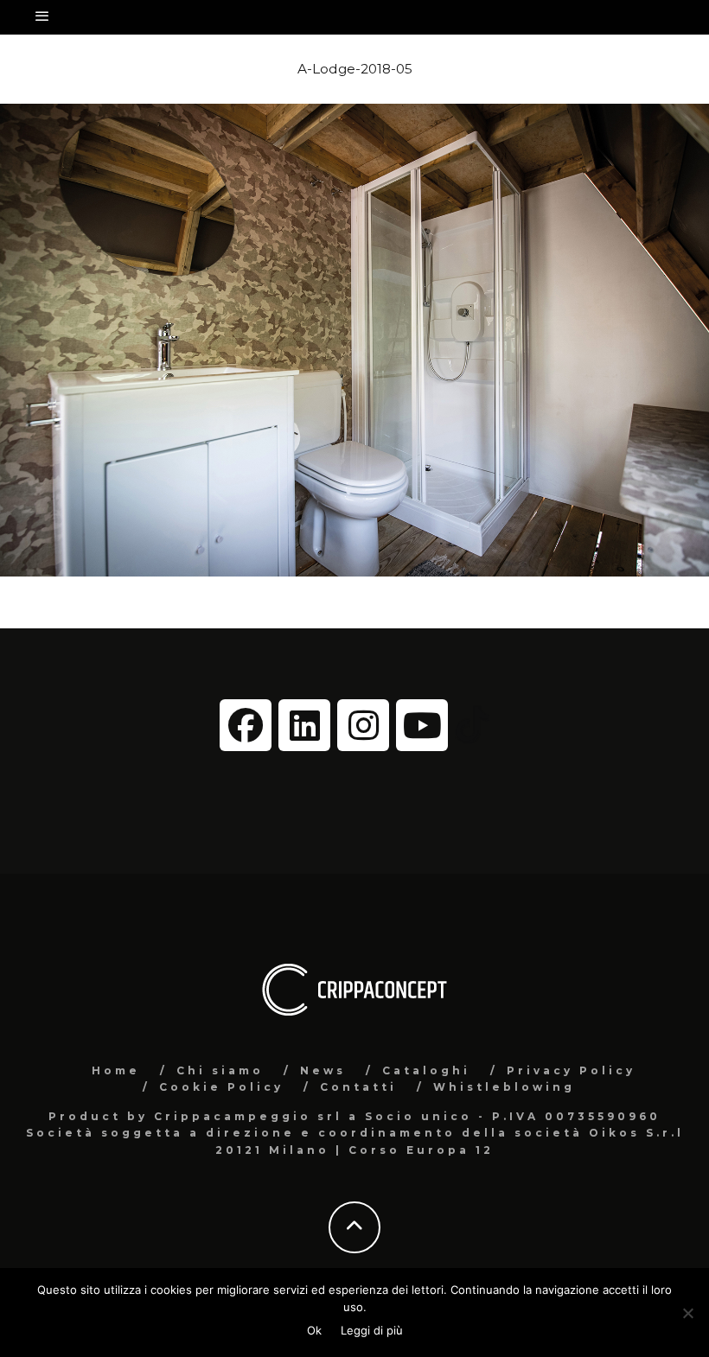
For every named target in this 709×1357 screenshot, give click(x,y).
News (323, 1070)
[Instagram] (363, 725)
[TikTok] (472, 724)
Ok (314, 1330)
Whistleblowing (504, 1086)
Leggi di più (372, 1330)
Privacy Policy (571, 1070)
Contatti (358, 1086)
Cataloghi (426, 1070)
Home (116, 1070)
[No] (687, 1313)
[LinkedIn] (304, 725)
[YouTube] (422, 725)
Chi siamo (220, 1070)
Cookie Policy (221, 1086)
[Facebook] (245, 725)
